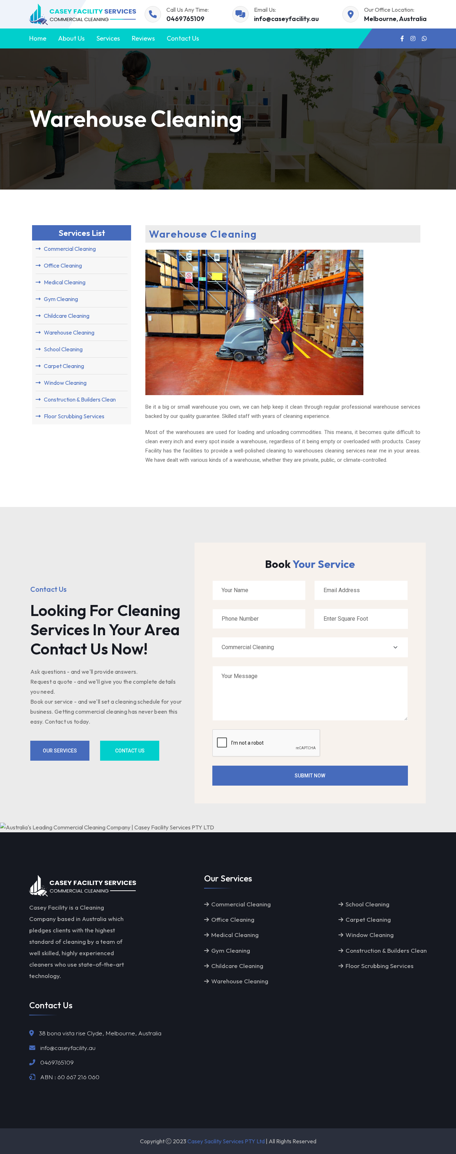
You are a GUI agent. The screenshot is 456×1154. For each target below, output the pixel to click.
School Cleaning (367, 904)
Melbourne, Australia (395, 19)
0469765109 (185, 19)
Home (37, 38)
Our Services (60, 751)
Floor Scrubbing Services (380, 965)
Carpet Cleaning (368, 919)
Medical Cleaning (235, 934)
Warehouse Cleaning (239, 981)
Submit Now (310, 775)
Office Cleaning (232, 919)
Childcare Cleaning (237, 965)
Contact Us (183, 38)
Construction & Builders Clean (386, 950)
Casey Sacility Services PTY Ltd (226, 1141)
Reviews (143, 38)
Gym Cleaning (230, 950)
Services (108, 38)
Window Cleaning (370, 934)
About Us (71, 38)
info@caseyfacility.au (286, 19)
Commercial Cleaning (241, 904)
